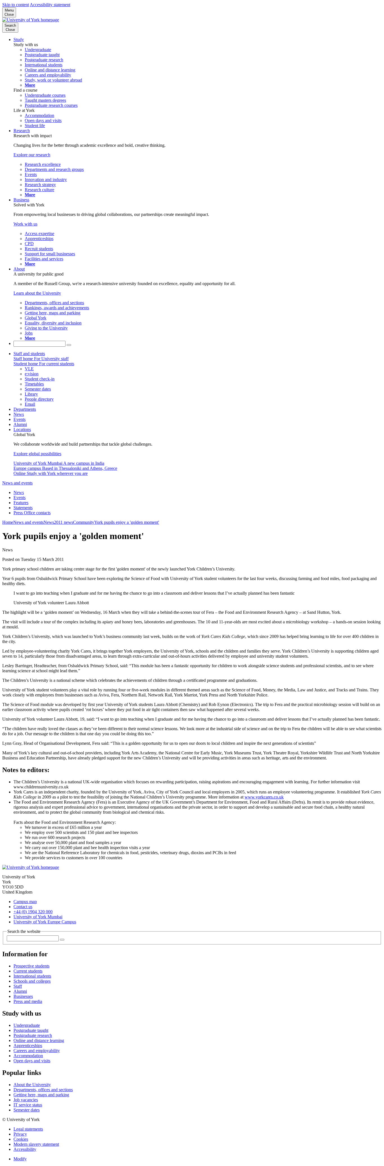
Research (21, 130)
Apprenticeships (27, 1045)
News (18, 414)
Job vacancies (25, 1099)
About (19, 269)
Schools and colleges (32, 981)
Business (21, 199)
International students (32, 976)
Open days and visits (31, 1060)
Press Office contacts (32, 512)
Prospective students (31, 966)
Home (7, 522)
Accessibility (24, 1149)
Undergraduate (26, 1025)
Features (20, 502)
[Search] (69, 345)
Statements (23, 507)
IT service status (27, 1104)
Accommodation (28, 1055)
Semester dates (26, 1110)
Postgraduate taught (30, 1030)
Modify (20, 1158)
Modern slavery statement (36, 1144)
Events (19, 419)
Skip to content (15, 4)
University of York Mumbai (37, 916)
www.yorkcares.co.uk (264, 797)
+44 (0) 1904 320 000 (33, 911)
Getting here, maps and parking (41, 1094)
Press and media (27, 1001)
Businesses (23, 996)
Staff (17, 986)
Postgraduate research (32, 1035)
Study (18, 39)
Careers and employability (36, 1050)
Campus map (25, 901)
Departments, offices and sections (43, 1089)
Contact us (22, 906)
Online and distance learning (38, 1040)
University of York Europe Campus (44, 921)
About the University (32, 1084)
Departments (24, 409)
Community (83, 522)
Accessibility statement (50, 4)
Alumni (20, 424)
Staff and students (29, 353)
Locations (22, 429)
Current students (27, 971)
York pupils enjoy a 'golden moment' (126, 522)
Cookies (20, 1139)
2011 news (63, 522)
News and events (17, 483)
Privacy (20, 1134)
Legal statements (28, 1129)
